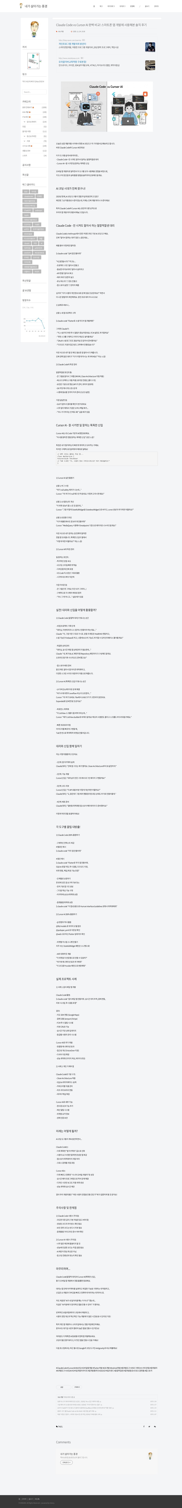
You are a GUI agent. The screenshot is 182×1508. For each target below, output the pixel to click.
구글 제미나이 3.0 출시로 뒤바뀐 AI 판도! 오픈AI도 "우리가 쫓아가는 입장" (78, 1405)
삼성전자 (27, 252)
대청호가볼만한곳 (30, 219)
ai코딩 (26, 229)
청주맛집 (27, 248)
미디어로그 (111, 6)
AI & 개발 (34, 112)
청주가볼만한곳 (38, 229)
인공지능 (27, 224)
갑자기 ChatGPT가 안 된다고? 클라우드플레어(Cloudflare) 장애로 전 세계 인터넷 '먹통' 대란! (84, 1408)
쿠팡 (35, 243)
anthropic (38, 210)
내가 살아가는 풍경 (69, 1454)
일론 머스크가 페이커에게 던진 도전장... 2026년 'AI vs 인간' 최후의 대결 (78, 1401)
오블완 (37, 224)
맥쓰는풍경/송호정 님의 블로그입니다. (74, 1457)
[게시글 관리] (68, 1387)
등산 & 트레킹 (37, 136)
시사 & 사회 (34, 146)
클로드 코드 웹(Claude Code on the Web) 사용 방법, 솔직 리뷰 (75, 1411)
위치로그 (122, 6)
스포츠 (34, 155)
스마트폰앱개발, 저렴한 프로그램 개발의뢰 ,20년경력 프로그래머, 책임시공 (89, 47)
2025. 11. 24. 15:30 (79, 31)
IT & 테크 (34, 117)
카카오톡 (27, 262)
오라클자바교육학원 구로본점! (72, 61)
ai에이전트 (38, 248)
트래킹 (39, 196)
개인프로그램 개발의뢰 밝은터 (72, 43)
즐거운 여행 (34, 131)
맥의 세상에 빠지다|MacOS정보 (33, 81)
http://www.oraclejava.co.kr (69, 58)
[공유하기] (65, 1387)
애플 (40, 238)
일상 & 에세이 (37, 121)
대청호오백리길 (29, 205)
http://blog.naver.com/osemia (70, 40)
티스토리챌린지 (29, 238)
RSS (36, 1499)
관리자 (156, 6)
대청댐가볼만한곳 (30, 267)
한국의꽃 (36, 257)
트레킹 (26, 257)
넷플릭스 (27, 271)
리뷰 (37, 141)
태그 (101, 6)
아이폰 (34, 191)
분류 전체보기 (34, 107)
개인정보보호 (39, 252)
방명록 (132, 6)
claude (26, 243)
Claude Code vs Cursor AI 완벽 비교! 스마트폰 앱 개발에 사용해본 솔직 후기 (101, 25)
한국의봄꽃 (28, 234)
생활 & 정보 (34, 150)
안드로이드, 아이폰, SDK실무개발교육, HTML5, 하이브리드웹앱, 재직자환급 (89, 65)
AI (41, 243)
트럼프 (37, 271)
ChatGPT (27, 210)
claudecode (28, 196)
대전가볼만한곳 (29, 201)
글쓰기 (147, 6)
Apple (26, 215)
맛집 (34, 126)
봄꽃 (25, 191)
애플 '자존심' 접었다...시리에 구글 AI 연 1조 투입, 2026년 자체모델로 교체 (78, 1414)
